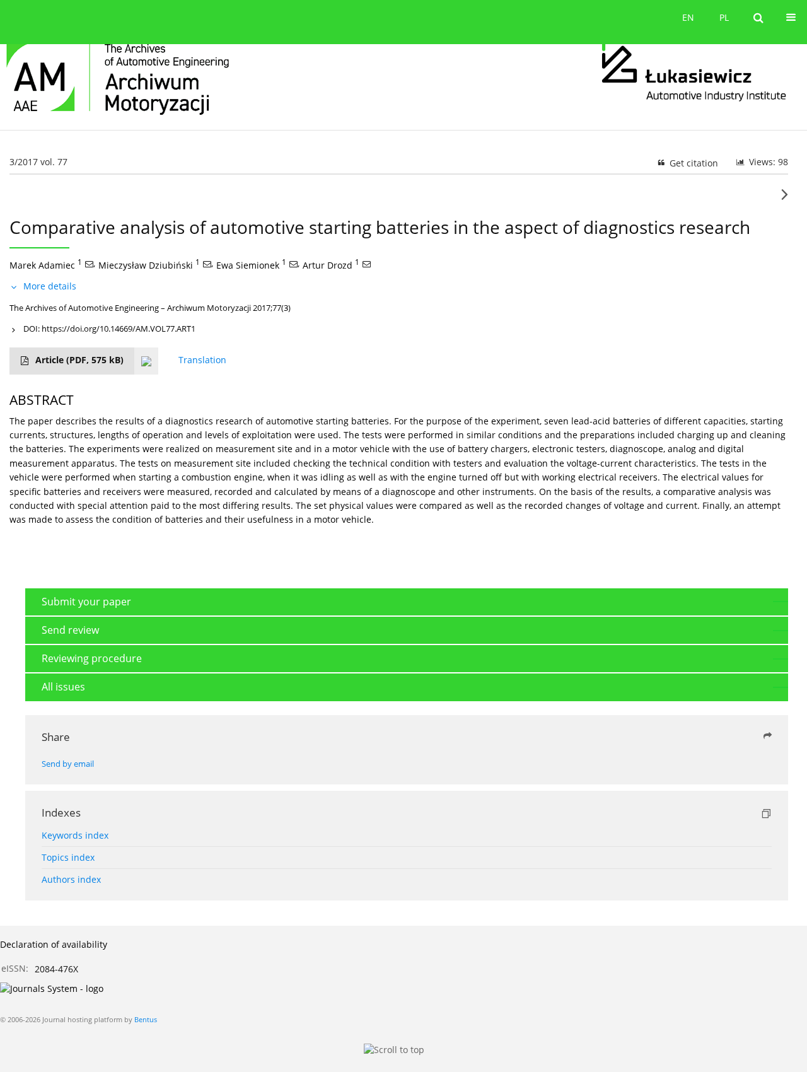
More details (49, 286)
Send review (70, 630)
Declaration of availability (53, 944)
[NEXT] (784, 199)
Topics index (68, 857)
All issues (63, 687)
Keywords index (75, 835)
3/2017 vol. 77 (38, 162)
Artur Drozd (327, 265)
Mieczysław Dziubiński (145, 265)
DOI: (109, 328)
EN (688, 17)
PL (724, 17)
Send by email (68, 764)
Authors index (71, 879)
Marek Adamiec (42, 265)
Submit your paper (86, 602)
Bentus (145, 1019)
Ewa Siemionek (247, 265)
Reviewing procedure (92, 658)
